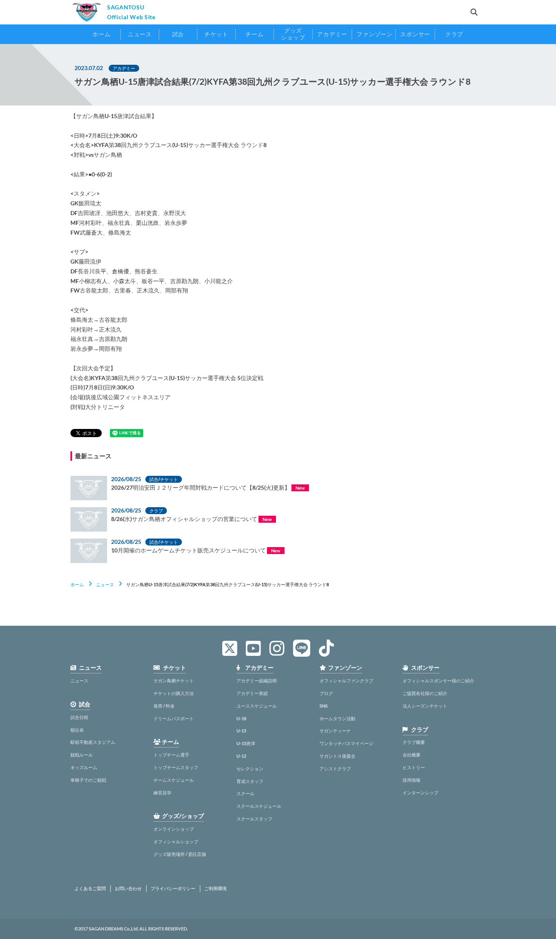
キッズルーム (83, 767)
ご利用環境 (215, 888)
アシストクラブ (335, 768)
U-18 (241, 718)
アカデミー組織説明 (256, 680)
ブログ (326, 693)
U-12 (241, 756)
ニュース (105, 584)
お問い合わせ (128, 888)
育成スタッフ (249, 781)
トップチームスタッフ (175, 767)
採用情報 (411, 780)
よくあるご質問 (90, 888)
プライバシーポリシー (173, 888)
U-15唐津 (245, 743)
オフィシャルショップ (175, 841)
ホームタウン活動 (337, 718)
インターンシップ (420, 792)
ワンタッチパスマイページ (346, 743)
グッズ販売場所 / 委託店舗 (179, 854)
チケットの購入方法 (173, 693)
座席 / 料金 (164, 705)
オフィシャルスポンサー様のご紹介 (438, 680)
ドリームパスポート (173, 718)
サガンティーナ (335, 730)
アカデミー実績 (252, 693)
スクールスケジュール (258, 806)
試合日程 (79, 717)
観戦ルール (81, 754)
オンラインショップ (173, 828)
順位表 (77, 729)
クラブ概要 (414, 742)
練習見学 (162, 792)
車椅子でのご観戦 (88, 780)
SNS (324, 705)
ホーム (77, 584)
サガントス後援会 (337, 756)
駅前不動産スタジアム (92, 742)
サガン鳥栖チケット (173, 680)
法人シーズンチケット (425, 705)
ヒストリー (414, 767)
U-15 (241, 730)
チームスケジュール (173, 780)
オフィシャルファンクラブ (346, 680)
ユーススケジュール (256, 705)
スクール (245, 793)
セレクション (249, 768)
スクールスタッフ (254, 818)
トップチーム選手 (171, 754)
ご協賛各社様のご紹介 (425, 693)
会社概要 (411, 754)
